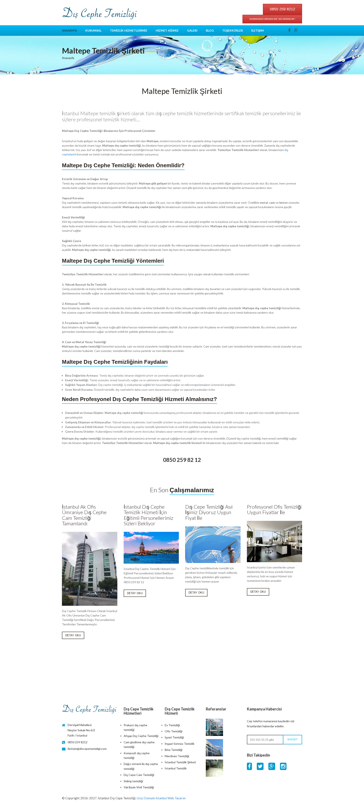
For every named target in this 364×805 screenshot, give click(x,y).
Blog (210, 30)
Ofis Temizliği (173, 731)
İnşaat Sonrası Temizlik (179, 743)
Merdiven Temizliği (177, 756)
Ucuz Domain (146, 798)
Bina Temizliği (173, 750)
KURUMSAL (93, 30)
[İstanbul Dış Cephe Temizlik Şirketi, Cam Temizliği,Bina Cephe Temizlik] (89, 709)
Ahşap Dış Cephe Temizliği (141, 736)
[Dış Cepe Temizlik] (100, 14)
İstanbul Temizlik (176, 768)
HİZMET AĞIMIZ (167, 30)
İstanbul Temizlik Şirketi (180, 762)
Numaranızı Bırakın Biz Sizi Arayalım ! (272, 19)
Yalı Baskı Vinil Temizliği (139, 787)
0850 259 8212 (282, 9)
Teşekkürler (232, 30)
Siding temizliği (133, 781)
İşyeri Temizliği (174, 737)
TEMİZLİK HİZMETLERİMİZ (128, 30)
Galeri (192, 30)
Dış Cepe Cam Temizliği (139, 775)
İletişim (257, 30)
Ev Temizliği (172, 725)
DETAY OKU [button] (73, 635)
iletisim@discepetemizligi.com (87, 748)
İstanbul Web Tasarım (171, 798)
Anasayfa (69, 30)
